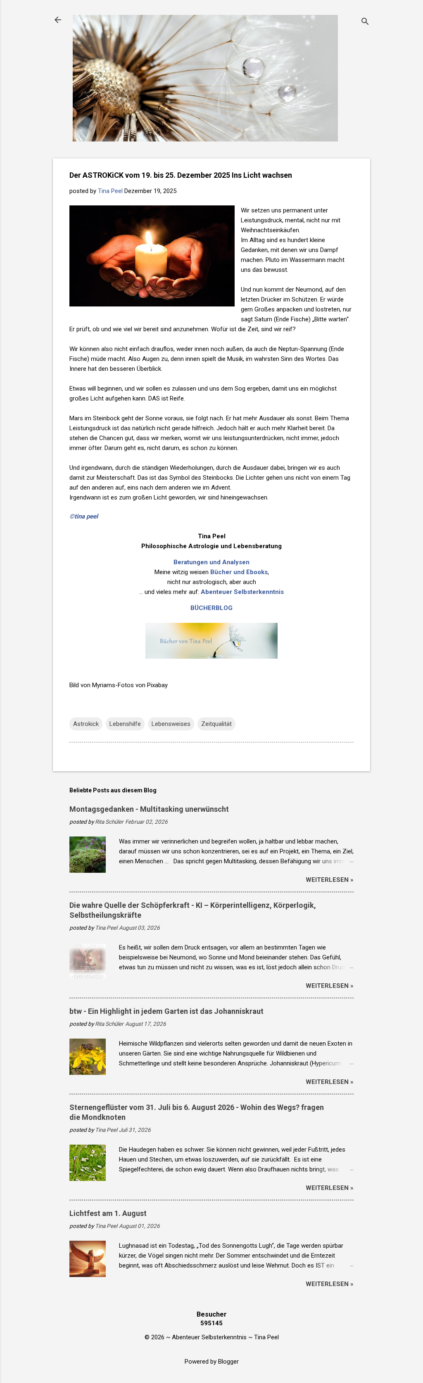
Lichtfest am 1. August (108, 1213)
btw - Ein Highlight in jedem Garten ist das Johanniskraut (166, 1011)
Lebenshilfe (125, 724)
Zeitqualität (216, 724)
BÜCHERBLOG (211, 608)
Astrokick (86, 724)
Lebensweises (171, 724)
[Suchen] (365, 22)
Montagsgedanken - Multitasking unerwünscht (149, 809)
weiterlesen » (330, 880)
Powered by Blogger (212, 1361)
